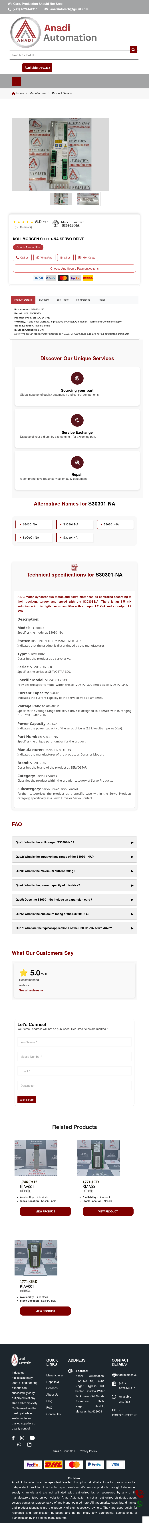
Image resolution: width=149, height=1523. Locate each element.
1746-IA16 (28, 1182)
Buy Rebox (63, 299)
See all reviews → (31, 990)
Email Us (65, 257)
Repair (101, 299)
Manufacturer (38, 93)
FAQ (49, 1407)
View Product (45, 1211)
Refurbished (83, 299)
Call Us (24, 257)
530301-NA (111, 524)
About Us (52, 1394)
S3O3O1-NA (31, 538)
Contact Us (53, 1414)
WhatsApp (46, 257)
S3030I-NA (70, 538)
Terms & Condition (63, 1451)
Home (20, 93)
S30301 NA (70, 524)
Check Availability (28, 247)
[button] (21, 166)
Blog (49, 1401)
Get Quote (89, 257)
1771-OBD (28, 1281)
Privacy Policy (88, 1451)
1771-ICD (91, 1182)
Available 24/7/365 (37, 67)
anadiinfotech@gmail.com (69, 9)
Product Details (23, 299)
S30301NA (30, 524)
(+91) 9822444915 (25, 9)
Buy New (44, 299)
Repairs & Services (52, 1385)
